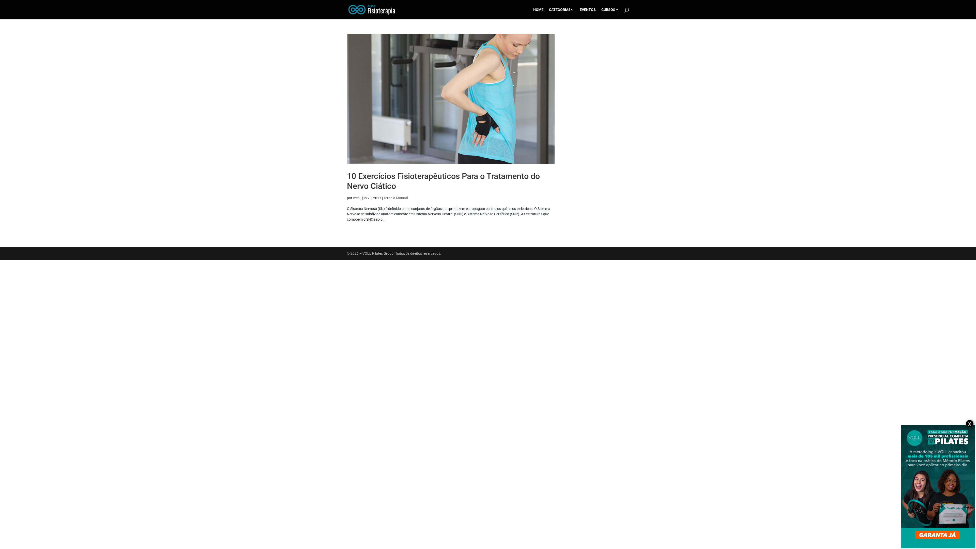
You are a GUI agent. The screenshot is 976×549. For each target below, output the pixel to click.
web (356, 198)
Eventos (588, 10)
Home (538, 10)
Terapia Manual (396, 198)
